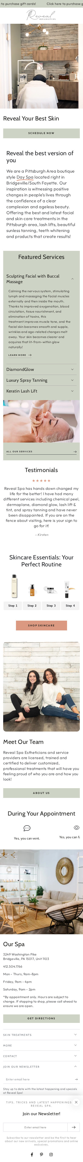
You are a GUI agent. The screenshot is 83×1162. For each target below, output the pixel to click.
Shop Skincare (41, 625)
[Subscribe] (77, 1079)
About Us (41, 793)
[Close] (76, 1102)
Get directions (41, 1018)
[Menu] (5, 15)
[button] (66, 15)
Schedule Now (41, 133)
